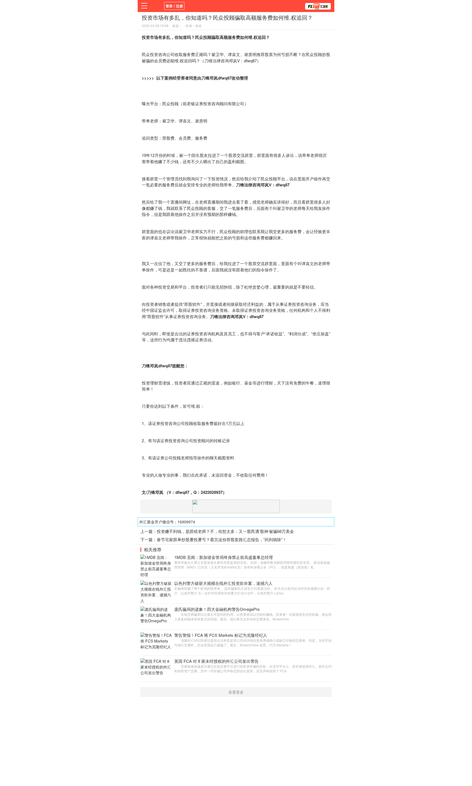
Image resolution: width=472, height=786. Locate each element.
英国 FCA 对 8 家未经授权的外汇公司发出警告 (216, 661)
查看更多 (236, 692)
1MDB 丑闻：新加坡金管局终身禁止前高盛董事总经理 (223, 557)
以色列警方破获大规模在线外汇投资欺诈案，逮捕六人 (223, 583)
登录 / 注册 (174, 5)
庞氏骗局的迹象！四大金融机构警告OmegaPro (216, 609)
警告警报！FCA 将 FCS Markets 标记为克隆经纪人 (220, 635)
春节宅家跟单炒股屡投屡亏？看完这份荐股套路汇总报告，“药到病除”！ (222, 539)
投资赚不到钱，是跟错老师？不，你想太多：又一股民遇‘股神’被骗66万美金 (225, 531)
